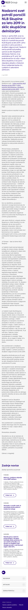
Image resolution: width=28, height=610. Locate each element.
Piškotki (21, 605)
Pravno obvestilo (7, 607)
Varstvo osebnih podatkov (9, 605)
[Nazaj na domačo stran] (9, 2)
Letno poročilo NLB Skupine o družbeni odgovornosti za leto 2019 (13, 87)
